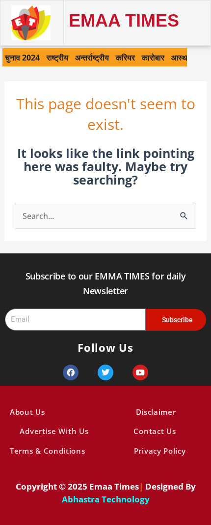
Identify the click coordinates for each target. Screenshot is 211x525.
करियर (125, 57)
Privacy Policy (160, 451)
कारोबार (153, 57)
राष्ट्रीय (57, 57)
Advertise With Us (54, 431)
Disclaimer (156, 412)
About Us (27, 412)
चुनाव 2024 (22, 57)
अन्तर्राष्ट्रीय (92, 57)
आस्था (180, 57)
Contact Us (154, 431)
